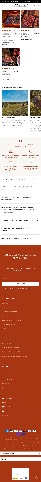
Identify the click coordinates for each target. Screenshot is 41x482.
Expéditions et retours (8, 324)
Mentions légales (11, 445)
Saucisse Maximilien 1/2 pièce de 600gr (26, 34)
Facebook (7, 406)
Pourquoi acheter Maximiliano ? (11, 347)
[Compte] (34, 6)
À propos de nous (7, 343)
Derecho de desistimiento (9, 316)
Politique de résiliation (30, 449)
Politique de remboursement (30, 442)
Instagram (7, 402)
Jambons (4, 370)
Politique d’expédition (30, 445)
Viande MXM (5, 383)
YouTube (6, 411)
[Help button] (36, 477)
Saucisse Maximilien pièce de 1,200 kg (6, 74)
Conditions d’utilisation (11, 449)
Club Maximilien (6, 303)
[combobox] (20, 453)
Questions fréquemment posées (11, 320)
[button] (3, 6)
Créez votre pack (7, 379)
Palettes (4, 375)
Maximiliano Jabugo (11, 439)
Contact (4, 328)
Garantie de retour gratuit (9, 311)
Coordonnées (11, 442)
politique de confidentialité (24, 288)
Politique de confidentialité (29, 438)
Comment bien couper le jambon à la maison (15, 356)
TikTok (6, 415)
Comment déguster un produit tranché (13, 352)
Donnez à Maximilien (8, 388)
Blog (3, 307)
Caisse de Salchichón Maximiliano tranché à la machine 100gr (7, 36)
